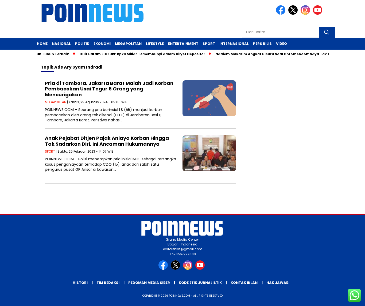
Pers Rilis (262, 43)
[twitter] (294, 13)
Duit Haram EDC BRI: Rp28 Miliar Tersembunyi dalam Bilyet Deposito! (138, 54)
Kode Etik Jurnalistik (200, 282)
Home (42, 43)
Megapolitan (128, 43)
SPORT (50, 151)
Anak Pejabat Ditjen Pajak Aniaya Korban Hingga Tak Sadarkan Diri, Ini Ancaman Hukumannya (107, 141)
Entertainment (183, 43)
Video (281, 43)
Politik (82, 43)
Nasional (61, 43)
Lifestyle (155, 43)
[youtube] (318, 13)
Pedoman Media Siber (149, 282)
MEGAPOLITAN (55, 102)
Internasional (234, 43)
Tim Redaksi (107, 282)
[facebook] (281, 13)
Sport (209, 43)
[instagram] (306, 13)
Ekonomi (102, 43)
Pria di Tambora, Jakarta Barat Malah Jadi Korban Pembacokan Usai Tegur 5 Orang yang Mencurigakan (109, 89)
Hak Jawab (277, 282)
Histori (80, 282)
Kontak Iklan (244, 282)
